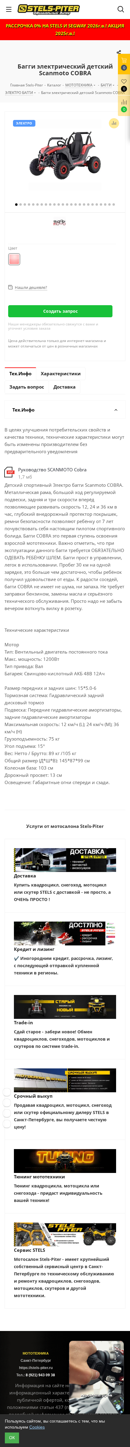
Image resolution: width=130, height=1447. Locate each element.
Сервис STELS (29, 1250)
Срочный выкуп (33, 1096)
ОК (12, 1437)
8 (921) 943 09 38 (40, 1375)
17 (84, 204)
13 (67, 204)
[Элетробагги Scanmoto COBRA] (65, 155)
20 (97, 204)
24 (113, 204)
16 (80, 204)
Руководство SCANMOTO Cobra (52, 470)
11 (58, 204)
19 (92, 204)
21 (101, 204)
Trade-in (23, 1022)
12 (63, 204)
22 (105, 204)
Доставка (25, 876)
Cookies (37, 1427)
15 (75, 204)
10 (54, 204)
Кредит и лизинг (34, 949)
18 (88, 204)
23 (109, 204)
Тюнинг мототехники (39, 1177)
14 (71, 204)
